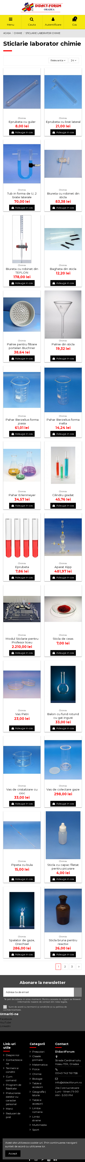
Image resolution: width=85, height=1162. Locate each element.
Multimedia (39, 1124)
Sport (35, 1129)
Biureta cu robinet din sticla (63, 195)
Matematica (40, 1064)
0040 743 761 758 (66, 1073)
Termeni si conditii (12, 1069)
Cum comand (11, 1078)
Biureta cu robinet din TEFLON (22, 270)
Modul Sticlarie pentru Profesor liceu (21, 640)
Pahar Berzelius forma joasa (22, 421)
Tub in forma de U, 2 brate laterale (22, 195)
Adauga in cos (24, 132)
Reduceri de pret (13, 1115)
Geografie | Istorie (39, 1093)
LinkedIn (5, 1026)
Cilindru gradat (63, 495)
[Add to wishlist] (37, 74)
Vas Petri (22, 714)
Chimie (36, 1074)
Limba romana (37, 1110)
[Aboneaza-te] (78, 992)
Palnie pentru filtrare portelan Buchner (22, 345)
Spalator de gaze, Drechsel (22, 941)
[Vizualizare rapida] (37, 81)
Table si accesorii (37, 1085)
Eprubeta (22, 567)
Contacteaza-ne (14, 1061)
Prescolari (38, 1051)
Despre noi (12, 1055)
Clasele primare (37, 1058)
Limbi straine (36, 1118)
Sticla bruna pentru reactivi (63, 941)
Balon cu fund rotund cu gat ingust (63, 715)
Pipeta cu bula (22, 865)
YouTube (5, 1022)
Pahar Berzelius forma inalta (63, 421)
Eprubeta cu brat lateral (63, 121)
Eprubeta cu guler (22, 121)
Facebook (6, 1019)
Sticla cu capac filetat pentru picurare (63, 866)
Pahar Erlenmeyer (22, 495)
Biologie (37, 1078)
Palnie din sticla (63, 344)
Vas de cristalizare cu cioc (21, 791)
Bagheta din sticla (63, 269)
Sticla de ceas (63, 638)
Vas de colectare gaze (63, 789)
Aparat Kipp (63, 567)
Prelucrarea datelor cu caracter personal (13, 1098)
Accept (12, 1153)
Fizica (35, 1069)
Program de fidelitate (13, 1086)
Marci (9, 1108)
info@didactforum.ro (68, 1082)
